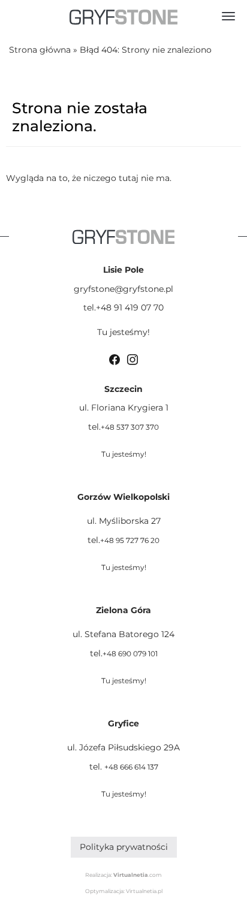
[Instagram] (132, 358)
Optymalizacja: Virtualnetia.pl (123, 891)
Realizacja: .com (123, 874)
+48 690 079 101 (130, 653)
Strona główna (40, 49)
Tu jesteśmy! (123, 332)
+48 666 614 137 (131, 766)
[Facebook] (114, 358)
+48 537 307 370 (130, 427)
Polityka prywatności (124, 846)
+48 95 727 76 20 (129, 540)
